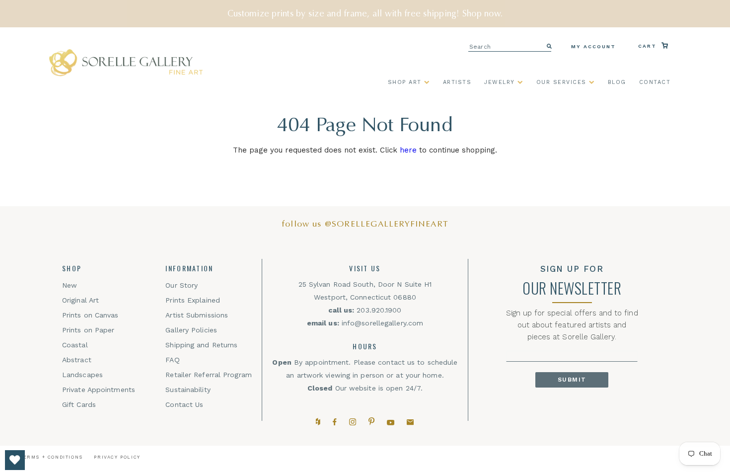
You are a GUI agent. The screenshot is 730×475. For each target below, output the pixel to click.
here (408, 150)
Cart (648, 46)
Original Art (80, 300)
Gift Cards (79, 404)
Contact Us (184, 404)
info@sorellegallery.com (382, 323)
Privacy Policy (117, 457)
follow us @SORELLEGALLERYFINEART (365, 224)
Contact (655, 82)
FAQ (172, 360)
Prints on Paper (88, 330)
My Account (593, 46)
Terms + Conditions (51, 457)
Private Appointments (98, 390)
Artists (457, 82)
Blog (617, 82)
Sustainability (187, 390)
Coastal (75, 345)
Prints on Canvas (90, 315)
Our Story (181, 285)
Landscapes (82, 375)
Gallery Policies (191, 330)
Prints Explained (192, 300)
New (69, 285)
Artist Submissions (196, 315)
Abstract (76, 360)
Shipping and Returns (201, 345)
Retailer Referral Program (208, 375)
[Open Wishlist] (15, 460)
